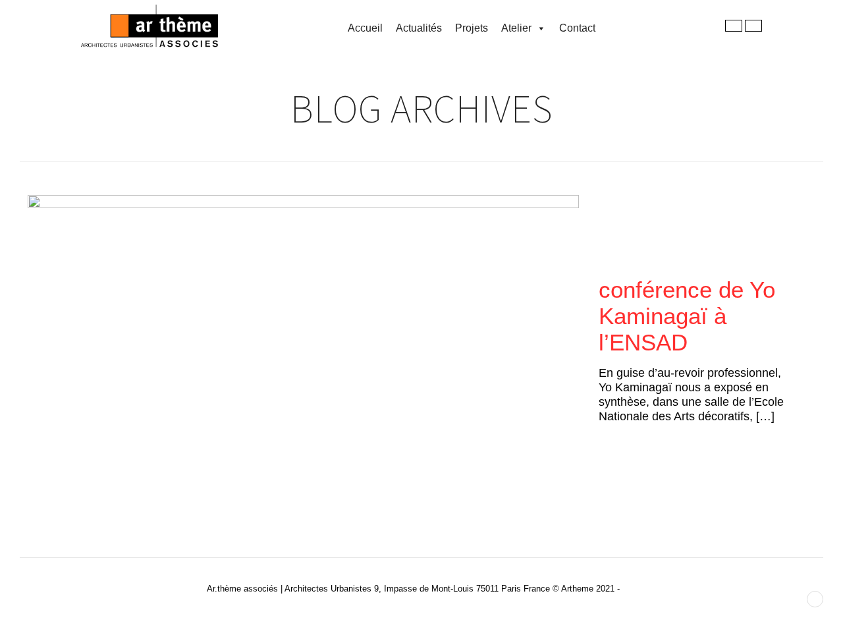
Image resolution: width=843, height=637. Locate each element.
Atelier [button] (516, 28)
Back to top (815, 599)
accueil (365, 28)
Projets (471, 28)
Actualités (419, 28)
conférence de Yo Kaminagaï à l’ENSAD (687, 316)
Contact (577, 28)
